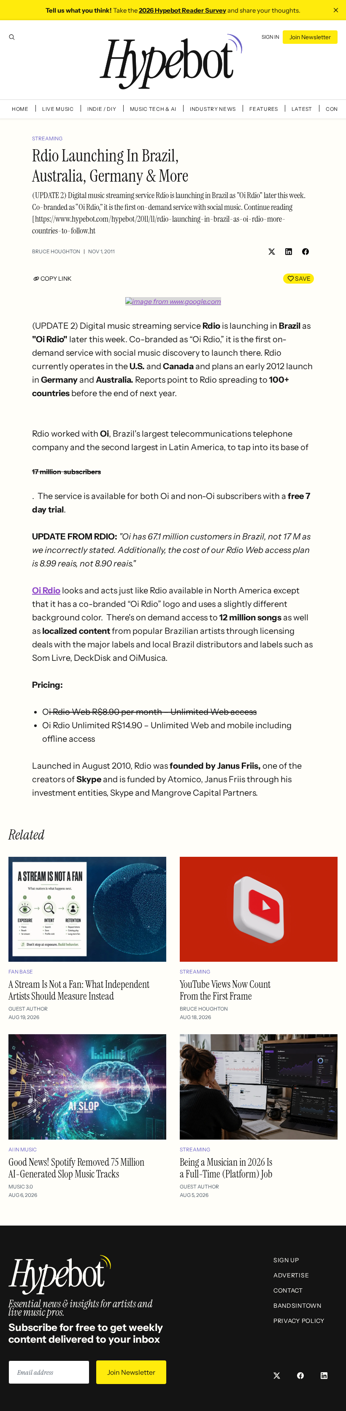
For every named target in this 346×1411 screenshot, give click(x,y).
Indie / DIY (101, 109)
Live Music (58, 109)
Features (263, 109)
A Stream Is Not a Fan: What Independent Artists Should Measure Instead (78, 990)
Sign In (270, 37)
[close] (336, 10)
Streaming (47, 138)
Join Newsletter (310, 37)
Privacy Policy (298, 1321)
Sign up (286, 1260)
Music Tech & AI (153, 109)
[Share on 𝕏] (271, 251)
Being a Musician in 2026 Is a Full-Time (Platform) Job (226, 1168)
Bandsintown (297, 1305)
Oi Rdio (46, 590)
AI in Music (22, 1149)
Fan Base (20, 971)
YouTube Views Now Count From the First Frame (225, 990)
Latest (302, 109)
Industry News (213, 109)
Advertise (291, 1275)
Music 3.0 (20, 1186)
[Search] (11, 37)
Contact (288, 1290)
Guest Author (28, 1009)
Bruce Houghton (56, 251)
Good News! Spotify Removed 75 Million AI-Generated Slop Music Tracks (76, 1168)
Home (20, 109)
